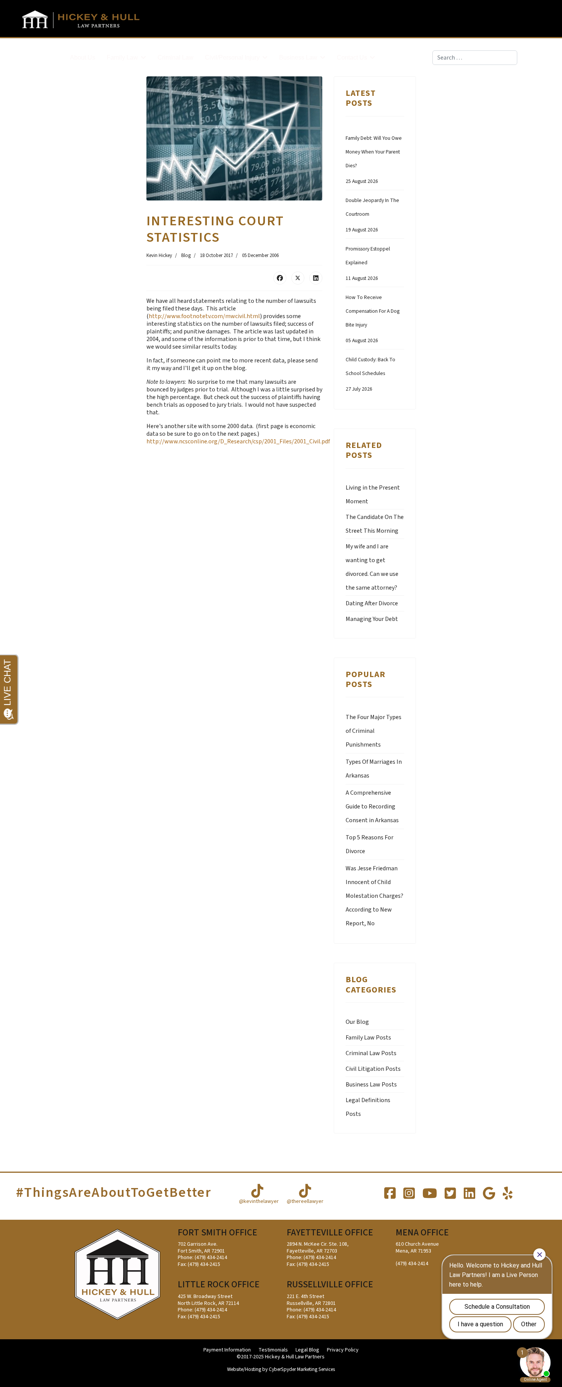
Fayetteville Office (330, 1232)
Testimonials (273, 1350)
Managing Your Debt (372, 619)
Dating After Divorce (372, 603)
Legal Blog (307, 1350)
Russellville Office (330, 1284)
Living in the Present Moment (373, 494)
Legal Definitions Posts (368, 1107)
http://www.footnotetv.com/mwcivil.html (204, 316)
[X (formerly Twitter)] (297, 278)
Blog (186, 255)
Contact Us (352, 57)
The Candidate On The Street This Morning (375, 524)
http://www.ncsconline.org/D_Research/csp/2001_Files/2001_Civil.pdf (238, 441)
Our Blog (357, 1022)
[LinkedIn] (315, 278)
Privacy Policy (343, 1350)
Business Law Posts (371, 1084)
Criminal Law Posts (371, 1053)
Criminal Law (175, 57)
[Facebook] (279, 278)
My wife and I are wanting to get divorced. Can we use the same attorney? (372, 567)
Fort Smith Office (217, 1232)
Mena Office (422, 1232)
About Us (82, 57)
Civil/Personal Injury (232, 57)
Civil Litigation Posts (373, 1069)
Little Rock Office (219, 1284)
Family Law (122, 57)
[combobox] (474, 57)
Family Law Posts (368, 1037)
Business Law (298, 57)
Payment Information (227, 1350)
